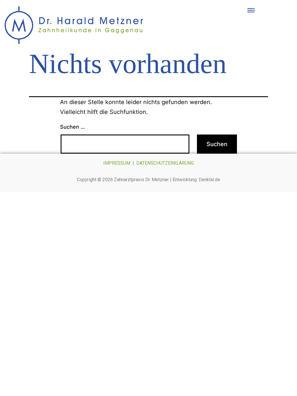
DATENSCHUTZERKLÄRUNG (165, 163)
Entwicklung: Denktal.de (196, 179)
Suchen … (72, 127)
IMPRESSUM (116, 163)
